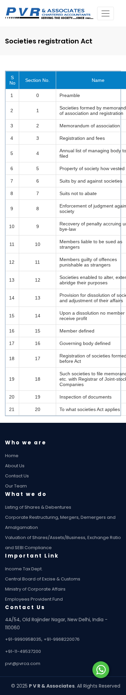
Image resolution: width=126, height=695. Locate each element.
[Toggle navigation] (105, 13)
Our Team (16, 486)
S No (12, 80)
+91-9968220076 (62, 639)
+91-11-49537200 (23, 651)
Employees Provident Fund (34, 599)
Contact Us (17, 476)
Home (11, 455)
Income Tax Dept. (24, 569)
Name (98, 80)
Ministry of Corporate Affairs (35, 589)
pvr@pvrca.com (22, 663)
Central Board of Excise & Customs (42, 579)
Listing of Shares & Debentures (38, 507)
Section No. (37, 80)
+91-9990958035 (23, 639)
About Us (15, 466)
